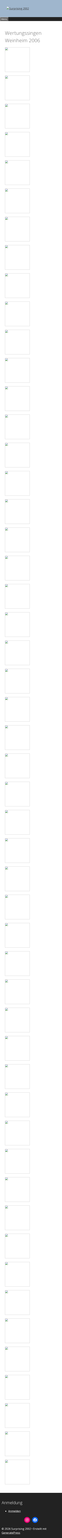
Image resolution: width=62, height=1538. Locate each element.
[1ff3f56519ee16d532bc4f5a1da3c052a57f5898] (17, 99)
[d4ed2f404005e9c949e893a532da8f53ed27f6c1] (17, 1229)
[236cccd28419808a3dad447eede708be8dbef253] (17, 579)
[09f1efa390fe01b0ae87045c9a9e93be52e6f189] (17, 325)
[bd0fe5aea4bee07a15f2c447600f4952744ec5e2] (17, 1116)
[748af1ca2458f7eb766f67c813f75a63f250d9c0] (17, 692)
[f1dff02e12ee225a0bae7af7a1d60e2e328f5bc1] (17, 1427)
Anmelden (14, 1511)
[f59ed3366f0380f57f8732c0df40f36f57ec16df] (17, 1455)
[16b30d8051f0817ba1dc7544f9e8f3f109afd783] (17, 410)
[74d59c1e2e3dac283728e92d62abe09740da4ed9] (17, 523)
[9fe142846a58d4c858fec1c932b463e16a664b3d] (17, 353)
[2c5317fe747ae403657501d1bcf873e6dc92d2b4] (17, 127)
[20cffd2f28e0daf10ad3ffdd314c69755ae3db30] (17, 438)
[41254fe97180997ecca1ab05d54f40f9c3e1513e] (17, 862)
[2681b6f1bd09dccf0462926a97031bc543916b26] (17, 749)
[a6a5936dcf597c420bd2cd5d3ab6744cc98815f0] (17, 975)
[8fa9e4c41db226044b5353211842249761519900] (17, 297)
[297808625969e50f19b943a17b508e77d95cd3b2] (17, 946)
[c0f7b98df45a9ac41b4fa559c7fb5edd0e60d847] (17, 1172)
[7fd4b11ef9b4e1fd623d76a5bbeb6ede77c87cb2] (17, 268)
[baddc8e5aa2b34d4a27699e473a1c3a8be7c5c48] (17, 1088)
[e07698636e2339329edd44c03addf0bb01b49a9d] (17, 1398)
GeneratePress (11, 1533)
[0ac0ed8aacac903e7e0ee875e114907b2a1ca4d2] (17, 71)
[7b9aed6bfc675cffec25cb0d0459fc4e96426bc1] (17, 240)
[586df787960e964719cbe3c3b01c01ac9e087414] (17, 607)
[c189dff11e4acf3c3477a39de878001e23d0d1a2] (17, 1201)
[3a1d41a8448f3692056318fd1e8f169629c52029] (17, 155)
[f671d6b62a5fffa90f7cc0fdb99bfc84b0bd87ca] (17, 1483)
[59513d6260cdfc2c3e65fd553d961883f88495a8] (17, 890)
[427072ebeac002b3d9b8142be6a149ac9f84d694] (17, 918)
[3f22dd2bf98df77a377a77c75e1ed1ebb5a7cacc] (17, 184)
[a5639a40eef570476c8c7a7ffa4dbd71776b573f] (17, 1003)
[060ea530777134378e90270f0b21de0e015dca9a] (17, 494)
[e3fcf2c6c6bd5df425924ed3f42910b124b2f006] (17, 1370)
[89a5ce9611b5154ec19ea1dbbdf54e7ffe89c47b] (17, 551)
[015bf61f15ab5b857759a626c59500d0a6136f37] (17, 381)
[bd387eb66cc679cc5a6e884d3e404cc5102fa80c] (17, 1144)
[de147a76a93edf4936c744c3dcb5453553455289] (17, 1342)
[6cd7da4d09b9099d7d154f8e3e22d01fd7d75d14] (17, 212)
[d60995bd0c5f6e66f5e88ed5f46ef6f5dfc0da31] (17, 1314)
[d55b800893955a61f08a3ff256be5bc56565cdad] (17, 1257)
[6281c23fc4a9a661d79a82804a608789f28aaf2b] (17, 777)
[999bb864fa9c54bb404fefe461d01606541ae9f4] (17, 720)
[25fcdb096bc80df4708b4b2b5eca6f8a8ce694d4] (17, 466)
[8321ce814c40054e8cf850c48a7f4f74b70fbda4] (17, 805)
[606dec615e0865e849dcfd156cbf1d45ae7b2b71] (17, 636)
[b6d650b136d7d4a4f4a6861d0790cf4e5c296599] (17, 1059)
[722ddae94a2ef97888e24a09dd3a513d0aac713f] (17, 664)
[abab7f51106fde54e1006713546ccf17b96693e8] (17, 1031)
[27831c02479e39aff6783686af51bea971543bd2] (17, 833)
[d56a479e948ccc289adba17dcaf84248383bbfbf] (17, 1285)
